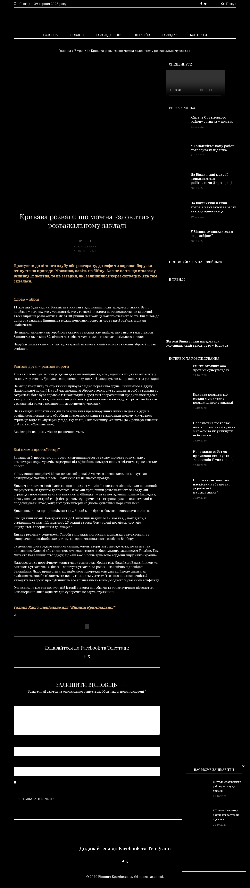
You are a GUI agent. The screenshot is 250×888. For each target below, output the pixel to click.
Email (19, 762)
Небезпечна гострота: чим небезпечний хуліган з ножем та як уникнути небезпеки (214, 429)
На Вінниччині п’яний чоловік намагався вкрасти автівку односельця (213, 207)
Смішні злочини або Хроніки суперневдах (211, 368)
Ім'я (18, 742)
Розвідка (170, 35)
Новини (77, 35)
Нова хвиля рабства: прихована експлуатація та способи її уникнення (213, 456)
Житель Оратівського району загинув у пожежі (227, 786)
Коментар (21, 702)
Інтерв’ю (142, 35)
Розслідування (109, 35)
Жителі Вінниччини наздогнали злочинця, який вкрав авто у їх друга (197, 343)
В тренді (85, 241)
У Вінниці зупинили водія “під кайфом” (212, 234)
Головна (50, 35)
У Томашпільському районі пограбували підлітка (226, 815)
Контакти (198, 35)
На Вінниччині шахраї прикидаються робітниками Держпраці (211, 179)
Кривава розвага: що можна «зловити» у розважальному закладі (213, 399)
